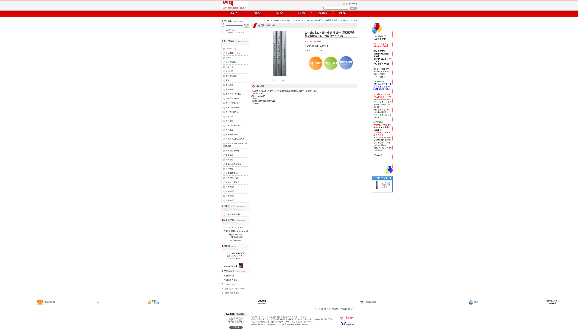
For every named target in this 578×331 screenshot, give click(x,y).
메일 (259, 324)
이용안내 (350, 309)
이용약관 (326, 309)
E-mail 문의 (237, 240)
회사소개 (318, 309)
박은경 (303, 317)
